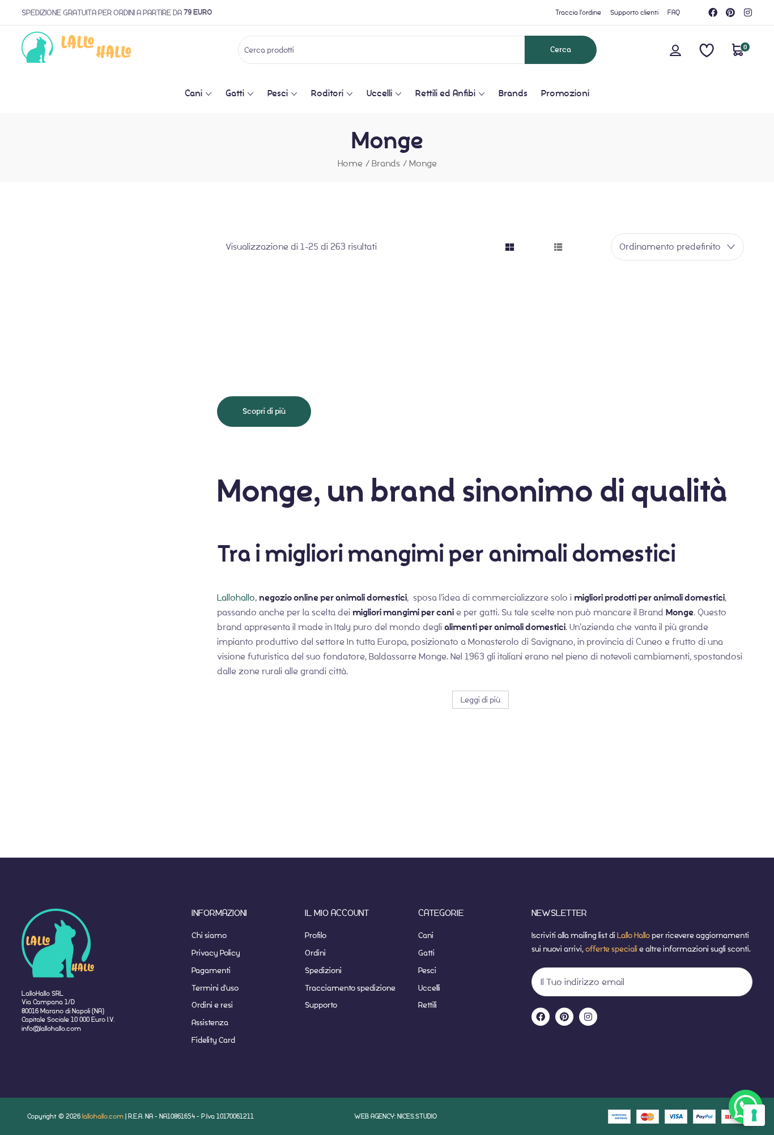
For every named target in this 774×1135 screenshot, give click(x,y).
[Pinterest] (730, 12)
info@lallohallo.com (51, 1028)
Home (350, 163)
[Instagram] (747, 12)
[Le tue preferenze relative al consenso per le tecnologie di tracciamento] (754, 1115)
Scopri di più (264, 411)
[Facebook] (712, 12)
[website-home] (95, 49)
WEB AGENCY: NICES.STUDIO (395, 1116)
